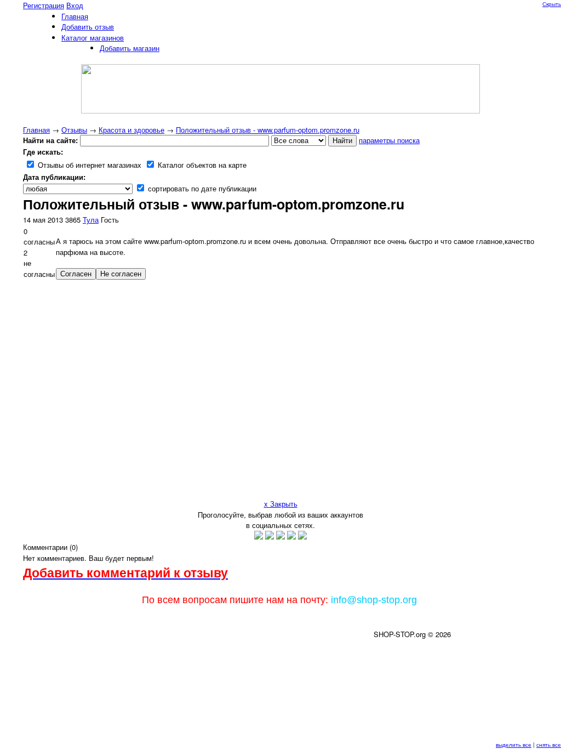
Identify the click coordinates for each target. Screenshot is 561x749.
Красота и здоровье (131, 129)
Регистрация (43, 5)
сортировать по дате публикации (201, 188)
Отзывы (74, 129)
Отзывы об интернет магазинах (88, 165)
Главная (36, 129)
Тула (91, 219)
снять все (548, 744)
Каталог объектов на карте (201, 165)
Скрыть (551, 4)
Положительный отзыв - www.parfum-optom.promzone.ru (267, 129)
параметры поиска (389, 140)
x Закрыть (280, 503)
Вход (74, 5)
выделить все (513, 744)
